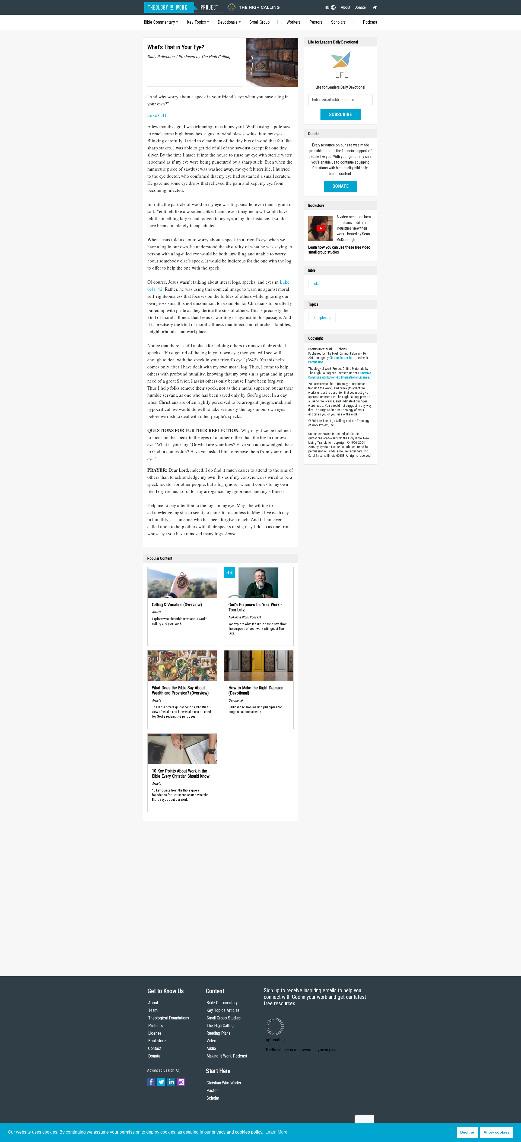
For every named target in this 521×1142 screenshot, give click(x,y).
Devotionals (227, 22)
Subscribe (340, 114)
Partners (155, 1025)
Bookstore (157, 1040)
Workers (294, 22)
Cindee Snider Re (340, 358)
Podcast (370, 22)
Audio (211, 1048)
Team (153, 1010)
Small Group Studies (224, 1018)
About (345, 7)
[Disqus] (220, 893)
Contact (154, 1048)
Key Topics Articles (223, 1010)
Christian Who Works (224, 1082)
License (154, 1033)
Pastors (316, 22)
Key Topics (196, 22)
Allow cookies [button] (497, 1132)
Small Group (259, 22)
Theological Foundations (168, 1018)
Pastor (212, 1090)
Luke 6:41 (157, 115)
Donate (360, 7)
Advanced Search (161, 1070)
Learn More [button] (276, 1132)
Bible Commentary (159, 22)
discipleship (322, 317)
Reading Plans (218, 1033)
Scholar (213, 1098)
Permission (315, 362)
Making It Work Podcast (227, 1056)
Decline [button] (467, 1132)
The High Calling (220, 1025)
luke (316, 283)
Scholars (338, 22)
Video (211, 1040)
